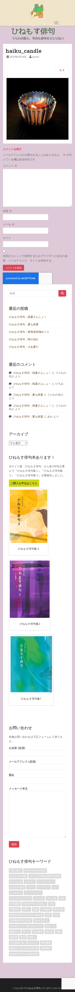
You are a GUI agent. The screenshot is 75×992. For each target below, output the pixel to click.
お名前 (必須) (17, 748)
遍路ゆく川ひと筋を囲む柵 (24, 948)
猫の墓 (49, 931)
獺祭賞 (13, 937)
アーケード (43, 887)
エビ (55, 887)
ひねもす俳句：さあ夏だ (23, 346)
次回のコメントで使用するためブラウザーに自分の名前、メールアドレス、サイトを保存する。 (35, 258)
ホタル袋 (51, 898)
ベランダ (39, 898)
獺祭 (58, 931)
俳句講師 (14, 903)
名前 (7, 211)
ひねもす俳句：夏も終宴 (23, 324)
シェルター (16, 892)
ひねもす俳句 (17, 887)
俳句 (62, 898)
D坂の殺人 (15, 870)
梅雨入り (14, 931)
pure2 (35, 56)
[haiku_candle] (37, 109)
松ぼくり (50, 926)
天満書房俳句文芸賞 (20, 920)
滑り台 (26, 931)
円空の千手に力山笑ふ (34, 903)
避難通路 (46, 948)
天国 (56, 915)
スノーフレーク (33, 892)
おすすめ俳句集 (18, 876)
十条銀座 (46, 909)
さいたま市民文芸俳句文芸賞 (45, 876)
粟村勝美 (46, 942)
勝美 (35, 909)
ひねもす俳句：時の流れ (23, 339)
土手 (48, 915)
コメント (10, 165)
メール (8, 224)
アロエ (31, 887)
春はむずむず (41, 920)
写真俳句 (14, 909)
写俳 (51, 903)
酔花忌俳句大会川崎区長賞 (24, 953)
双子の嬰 (58, 909)
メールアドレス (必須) (22, 761)
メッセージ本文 (18, 788)
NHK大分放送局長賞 (35, 870)
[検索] (62, 293)
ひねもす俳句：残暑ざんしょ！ (28, 317)
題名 (11, 775)
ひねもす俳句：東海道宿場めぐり (29, 332)
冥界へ (26, 909)
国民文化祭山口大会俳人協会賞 (26, 915)
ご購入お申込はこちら (24, 483)
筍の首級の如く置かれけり (24, 942)
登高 (23, 937)
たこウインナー (46, 881)
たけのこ (29, 881)
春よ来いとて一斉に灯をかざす (26, 926)
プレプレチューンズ (20, 898)
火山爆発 (37, 931)
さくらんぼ (16, 881)
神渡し (32, 937)
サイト (7, 238)
